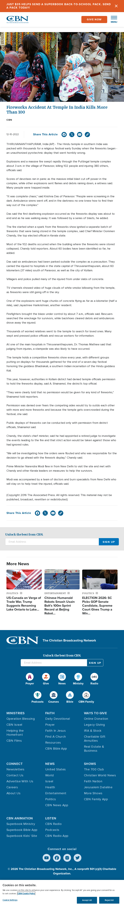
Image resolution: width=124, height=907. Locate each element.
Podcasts (52, 830)
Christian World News (100, 775)
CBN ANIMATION (19, 818)
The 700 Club (94, 769)
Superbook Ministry (20, 824)
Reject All (109, 900)
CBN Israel (14, 725)
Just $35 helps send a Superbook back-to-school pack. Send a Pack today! (58, 6)
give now (94, 19)
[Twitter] (71, 134)
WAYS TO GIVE (95, 713)
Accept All (87, 900)
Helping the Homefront (15, 733)
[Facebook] (64, 134)
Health (50, 787)
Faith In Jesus (55, 731)
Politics (50, 799)
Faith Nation (93, 781)
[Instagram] (67, 858)
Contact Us (15, 775)
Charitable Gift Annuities (94, 739)
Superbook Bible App (21, 830)
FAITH (50, 713)
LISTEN (50, 818)
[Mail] (79, 134)
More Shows (93, 793)
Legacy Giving (94, 725)
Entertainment (55, 793)
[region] (62, 893)
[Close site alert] (116, 6)
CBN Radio (53, 824)
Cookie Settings (10, 900)
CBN (9, 120)
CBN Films (14, 741)
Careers (12, 787)
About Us (13, 793)
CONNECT (14, 763)
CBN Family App (96, 799)
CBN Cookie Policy (26, 893)
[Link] (87, 134)
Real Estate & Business (94, 749)
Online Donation (96, 719)
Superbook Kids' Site (21, 836)
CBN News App (56, 805)
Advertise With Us (19, 781)
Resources (53, 743)
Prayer (50, 725)
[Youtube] (46, 858)
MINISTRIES (15, 713)
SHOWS (90, 763)
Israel (49, 781)
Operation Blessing (20, 719)
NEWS (50, 763)
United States (55, 769)
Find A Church (55, 737)
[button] (112, 19)
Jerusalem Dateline (98, 787)
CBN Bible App (56, 749)
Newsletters (15, 769)
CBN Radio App (56, 836)
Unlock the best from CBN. (24, 534)
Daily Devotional (57, 719)
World (49, 775)
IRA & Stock (93, 731)
